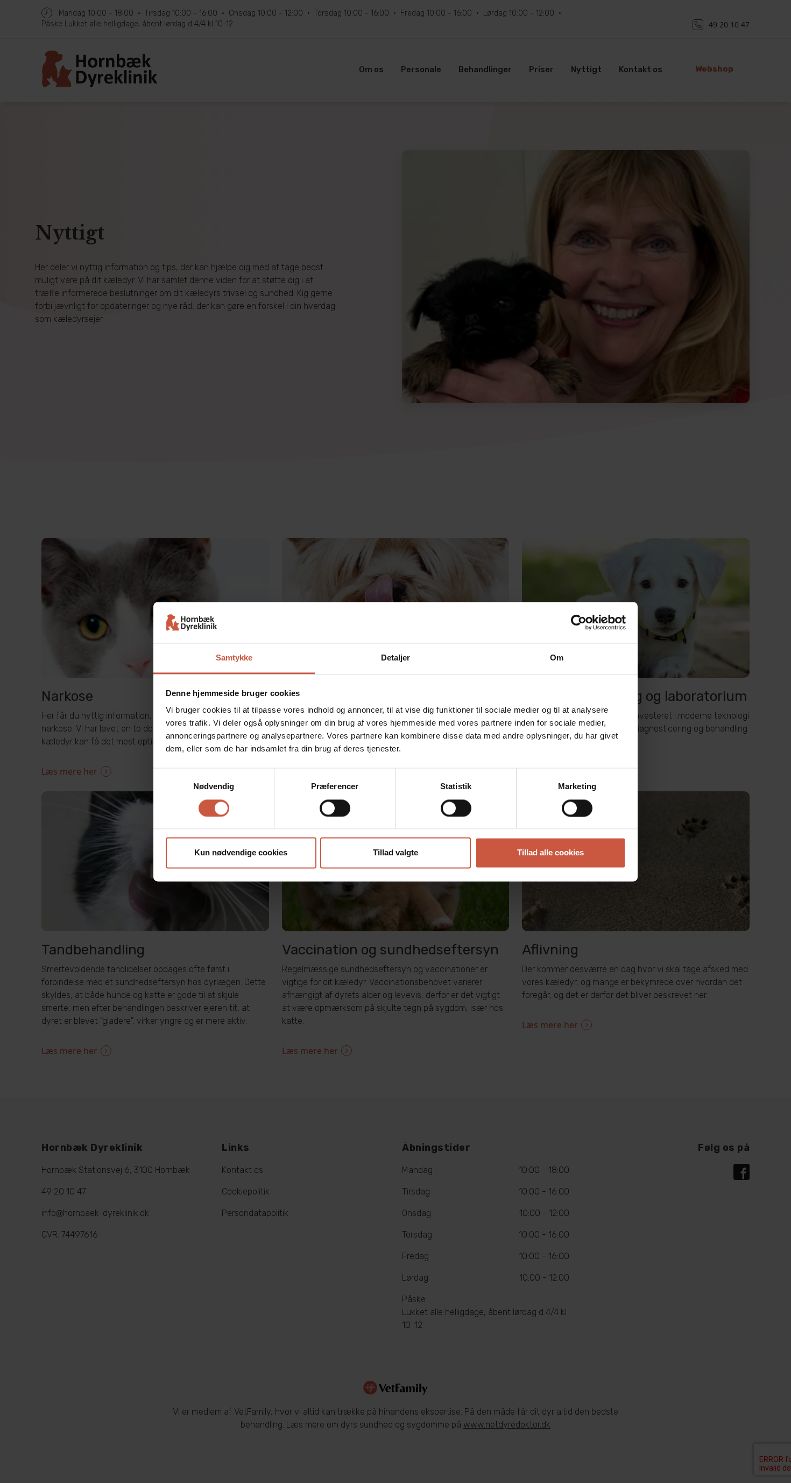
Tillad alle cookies (550, 853)
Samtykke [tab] (234, 658)
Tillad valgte (395, 853)
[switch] (335, 808)
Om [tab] (556, 658)
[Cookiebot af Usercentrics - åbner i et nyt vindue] (579, 622)
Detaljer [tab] (396, 658)
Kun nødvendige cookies (240, 853)
